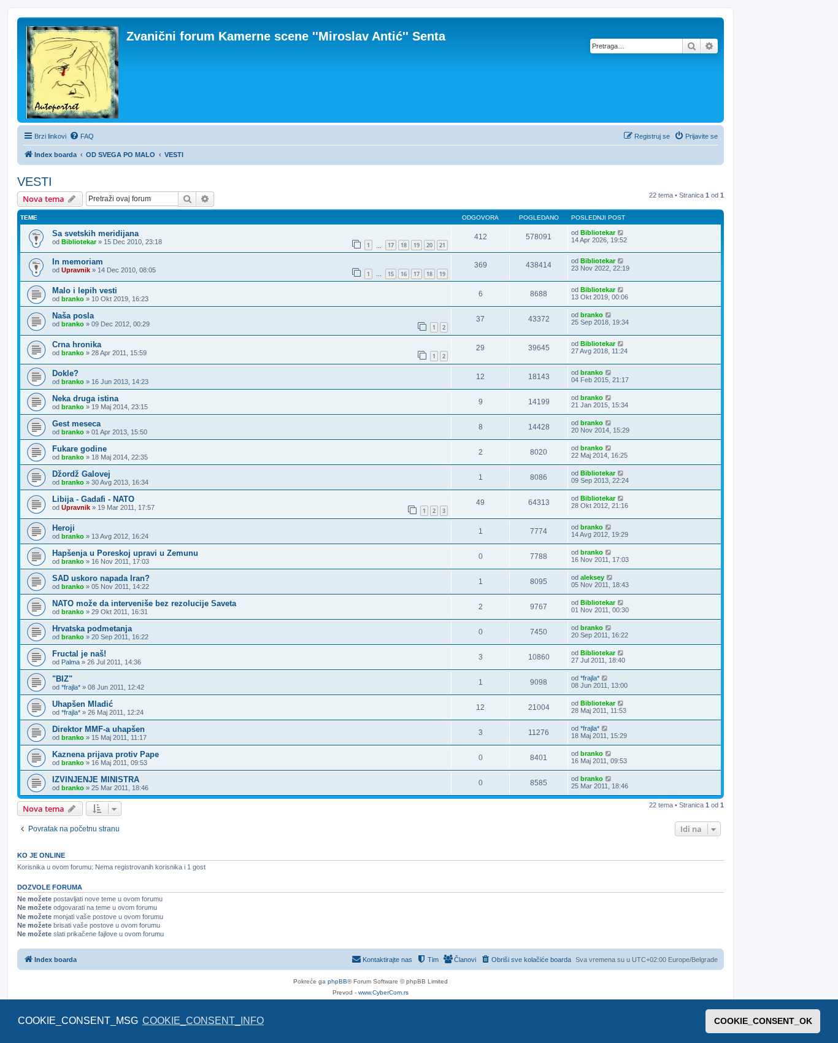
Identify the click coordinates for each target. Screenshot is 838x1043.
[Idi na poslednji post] (621, 232)
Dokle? (65, 373)
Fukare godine (79, 448)
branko (72, 298)
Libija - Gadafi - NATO (93, 499)
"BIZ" (62, 678)
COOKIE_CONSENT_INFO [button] (203, 1020)
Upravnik (75, 270)
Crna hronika (76, 344)
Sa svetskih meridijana (95, 233)
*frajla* (70, 687)
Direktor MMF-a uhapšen (98, 729)
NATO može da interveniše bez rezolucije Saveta (144, 603)
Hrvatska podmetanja (92, 628)
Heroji (63, 528)
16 (404, 274)
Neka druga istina (85, 398)
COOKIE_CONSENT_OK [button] (763, 1021)
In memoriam (77, 261)
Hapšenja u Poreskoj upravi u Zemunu (125, 553)
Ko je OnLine (41, 855)
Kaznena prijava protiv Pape (105, 754)
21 (442, 245)
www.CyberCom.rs (383, 992)
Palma (70, 662)
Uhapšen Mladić (82, 704)
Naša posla (73, 315)
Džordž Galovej (81, 474)
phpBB (337, 981)
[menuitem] (81, 136)
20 (429, 245)
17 (391, 245)
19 (416, 245)
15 (391, 274)
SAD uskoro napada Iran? (101, 578)
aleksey (592, 577)
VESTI (34, 181)
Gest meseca (76, 423)
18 (404, 245)
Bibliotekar (78, 241)
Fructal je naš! (79, 653)
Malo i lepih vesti (84, 290)
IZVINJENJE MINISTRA (95, 779)
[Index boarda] (73, 70)
